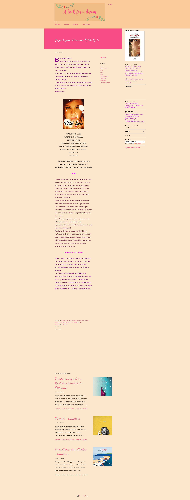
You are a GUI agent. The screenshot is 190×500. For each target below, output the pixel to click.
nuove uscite (103, 78)
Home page (57, 24)
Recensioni (75, 24)
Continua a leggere (81, 408)
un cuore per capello (105, 82)
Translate (139, 143)
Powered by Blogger (84, 496)
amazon (102, 66)
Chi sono (66, 24)
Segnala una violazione (132, 147)
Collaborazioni (86, 24)
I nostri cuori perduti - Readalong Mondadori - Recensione (69, 383)
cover (101, 70)
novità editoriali (104, 76)
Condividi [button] (103, 57)
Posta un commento (68, 408)
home (101, 72)
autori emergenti (104, 68)
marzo (101, 74)
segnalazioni (103, 80)
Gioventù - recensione (67, 418)
